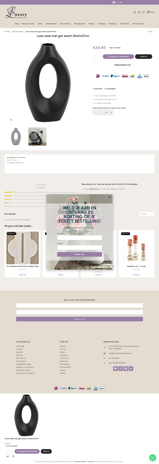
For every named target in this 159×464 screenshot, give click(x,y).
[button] (109, 197)
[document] (79, 232)
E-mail (59, 243)
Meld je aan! (79, 254)
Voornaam (61, 234)
